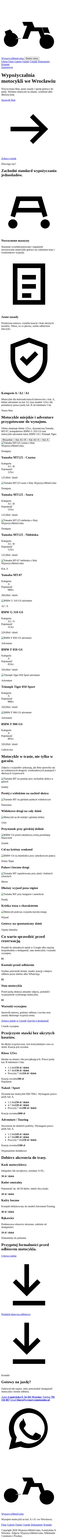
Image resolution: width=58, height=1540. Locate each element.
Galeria (18, 61)
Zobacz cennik (8, 158)
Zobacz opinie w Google (14, 1020)
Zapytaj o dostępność (38, 1020)
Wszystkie (7, 440)
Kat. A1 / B (21, 440)
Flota (11, 61)
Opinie (25, 61)
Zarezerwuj (7, 67)
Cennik (33, 61)
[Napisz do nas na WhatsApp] (29, 1455)
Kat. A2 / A (34, 440)
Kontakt (5, 64)
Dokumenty (44, 61)
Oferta (4, 61)
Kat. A (45, 440)
